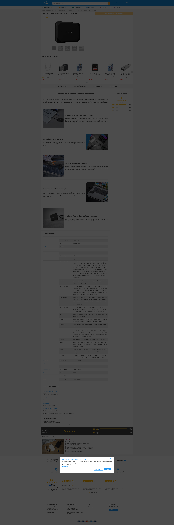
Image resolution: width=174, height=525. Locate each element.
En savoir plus (65, 466)
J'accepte (108, 469)
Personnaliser (98, 469)
